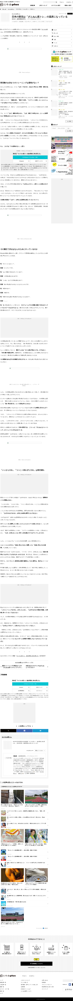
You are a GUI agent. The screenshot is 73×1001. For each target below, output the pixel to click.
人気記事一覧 (3, 984)
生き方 (55, 29)
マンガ (55, 42)
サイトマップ (45, 989)
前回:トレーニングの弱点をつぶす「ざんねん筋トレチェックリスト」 (12, 666)
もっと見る (69, 121)
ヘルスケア (15, 21)
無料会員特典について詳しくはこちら (36, 967)
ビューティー (28, 21)
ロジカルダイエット (28, 771)
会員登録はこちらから (37, 963)
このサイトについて (25, 980)
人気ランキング (43, 5)
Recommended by (39, 928)
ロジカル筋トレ (11, 9)
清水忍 (15, 756)
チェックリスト (61, 128)
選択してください (39, 750)
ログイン (70, 2)
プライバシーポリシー (47, 984)
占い (69, 128)
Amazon (21, 161)
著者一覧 (2, 991)
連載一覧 (2, 986)
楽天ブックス (39, 161)
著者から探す (68, 5)
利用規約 (44, 982)
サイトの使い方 (24, 982)
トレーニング (49, 21)
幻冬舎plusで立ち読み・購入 (30, 157)
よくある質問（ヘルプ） (26, 991)
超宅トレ (20, 773)
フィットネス (41, 21)
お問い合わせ (45, 980)
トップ (1, 980)
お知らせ (56, 46)
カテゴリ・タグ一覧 (4, 989)
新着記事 (32, 5)
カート (62, 2)
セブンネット (39, 690)
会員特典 (23, 986)
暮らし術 (4, 9)
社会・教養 (56, 36)
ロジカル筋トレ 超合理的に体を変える (27, 656)
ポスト (70, 13)
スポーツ (35, 21)
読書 (55, 39)
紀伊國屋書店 (21, 690)
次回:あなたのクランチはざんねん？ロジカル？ (35, 666)
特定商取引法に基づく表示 (48, 986)
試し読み (21, 21)
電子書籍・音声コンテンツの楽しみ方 (29, 984)
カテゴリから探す (55, 5)
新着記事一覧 (3, 982)
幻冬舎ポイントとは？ (26, 989)
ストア (1, 993)
